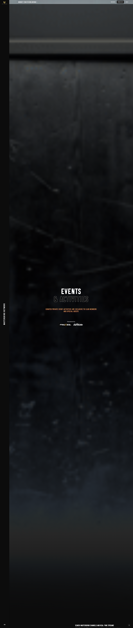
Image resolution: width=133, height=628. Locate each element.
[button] (27, 2)
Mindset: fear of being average (27, 2)
